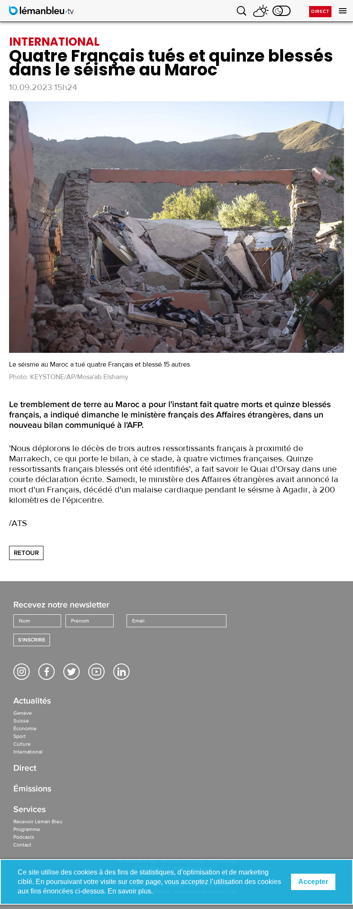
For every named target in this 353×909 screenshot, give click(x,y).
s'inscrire (31, 640)
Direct (320, 11)
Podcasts (23, 837)
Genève (22, 713)
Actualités (32, 701)
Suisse (21, 720)
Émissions (32, 789)
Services (29, 810)
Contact (22, 844)
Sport (19, 736)
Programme (26, 829)
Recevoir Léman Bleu (37, 821)
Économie (25, 728)
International (28, 751)
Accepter (313, 881)
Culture (22, 744)
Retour (26, 553)
